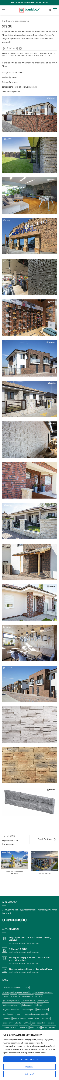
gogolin (14, 996)
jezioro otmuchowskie (11, 1005)
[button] (3, 10)
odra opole (46, 1018)
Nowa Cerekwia (19, 1018)
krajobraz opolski (28, 1010)
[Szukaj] (50, 10)
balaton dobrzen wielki (11, 987)
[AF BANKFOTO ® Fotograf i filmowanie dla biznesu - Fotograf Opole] (29, 10)
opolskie (51, 1023)
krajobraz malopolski (11, 1010)
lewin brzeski (8, 1014)
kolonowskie (27, 1005)
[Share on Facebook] (7, 48)
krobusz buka (42, 1010)
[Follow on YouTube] (24, 920)
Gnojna (6, 996)
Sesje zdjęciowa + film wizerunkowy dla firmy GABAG (30, 938)
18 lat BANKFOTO (18, 949)
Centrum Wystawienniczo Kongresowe (10, 839)
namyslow (7, 1018)
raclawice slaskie (48, 1027)
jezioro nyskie (42, 1001)
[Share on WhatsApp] (4, 48)
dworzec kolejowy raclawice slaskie (16, 992)
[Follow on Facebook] (4, 920)
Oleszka (18, 1023)
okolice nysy (7, 1023)
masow (18, 1014)
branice (26, 987)
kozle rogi (38, 1005)
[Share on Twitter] (10, 48)
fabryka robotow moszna (42, 992)
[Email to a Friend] (14, 48)
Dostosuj (29, 1067)
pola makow (35, 1027)
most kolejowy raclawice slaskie (36, 1014)
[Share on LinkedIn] (20, 48)
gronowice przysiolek (11, 1001)
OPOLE (27, 1023)
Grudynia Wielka (28, 1001)
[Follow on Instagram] (9, 920)
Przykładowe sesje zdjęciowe (15, 20)
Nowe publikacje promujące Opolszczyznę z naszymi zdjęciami (29, 958)
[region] (29, 1055)
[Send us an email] (14, 920)
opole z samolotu (38, 1023)
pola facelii (24, 1027)
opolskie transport (10, 1027)
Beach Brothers (45, 839)
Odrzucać (29, 1074)
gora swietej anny (26, 996)
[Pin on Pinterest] (17, 48)
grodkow (38, 996)
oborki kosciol (33, 1018)
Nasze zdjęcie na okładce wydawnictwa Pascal (30, 969)
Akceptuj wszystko (29, 1059)
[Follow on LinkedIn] (19, 920)
